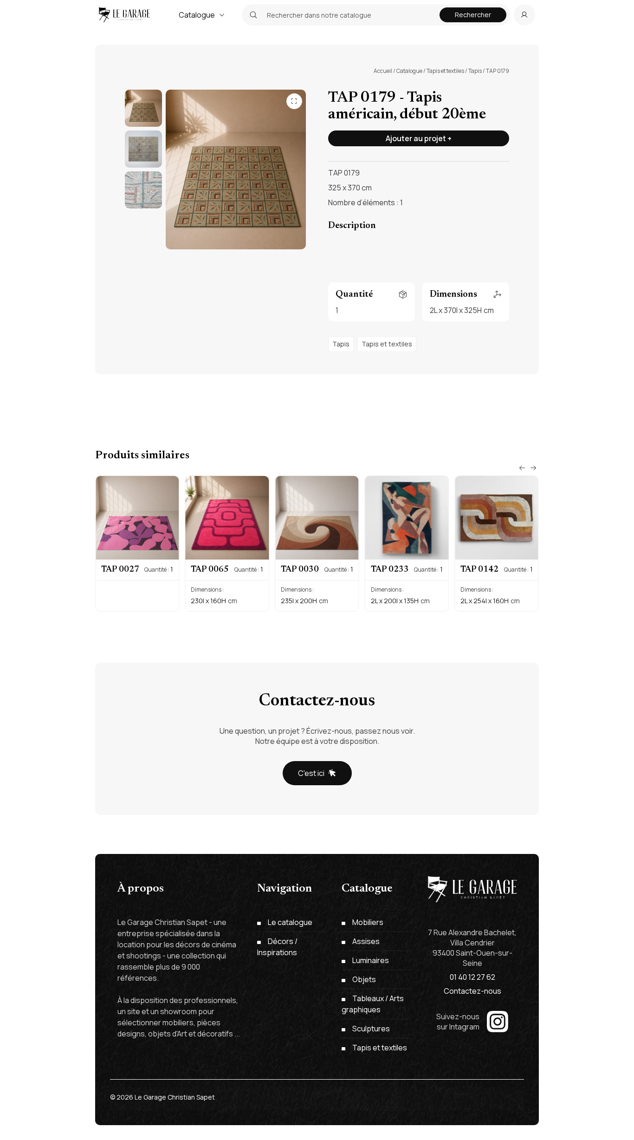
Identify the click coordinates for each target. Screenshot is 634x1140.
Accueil (383, 71)
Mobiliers (367, 922)
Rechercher (473, 14)
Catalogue (197, 15)
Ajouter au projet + (419, 138)
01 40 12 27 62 (472, 977)
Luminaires (370, 960)
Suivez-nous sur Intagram (457, 1021)
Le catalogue (290, 922)
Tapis (475, 71)
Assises (366, 941)
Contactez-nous (472, 991)
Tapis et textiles (445, 71)
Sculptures (371, 1028)
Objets (364, 979)
